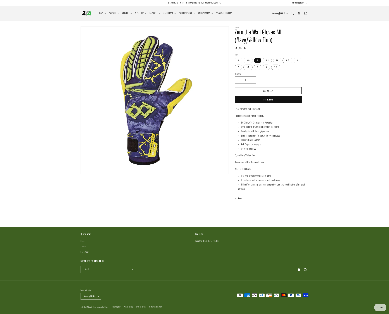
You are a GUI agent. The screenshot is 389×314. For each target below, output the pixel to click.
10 (277, 60)
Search (83, 246)
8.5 (250, 61)
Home (83, 241)
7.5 (275, 67)
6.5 (248, 67)
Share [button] (240, 198)
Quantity (238, 74)
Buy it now (268, 99)
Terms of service (141, 307)
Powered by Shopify (103, 307)
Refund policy (116, 307)
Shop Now (85, 252)
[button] (102, 13)
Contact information (155, 307)
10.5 (287, 60)
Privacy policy (128, 307)
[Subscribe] (131, 269)
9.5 (267, 60)
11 (299, 61)
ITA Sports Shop (91, 307)
